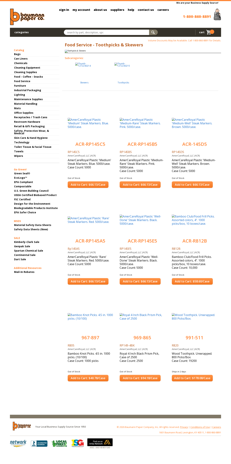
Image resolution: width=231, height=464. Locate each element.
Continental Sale (25, 255)
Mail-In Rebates (24, 272)
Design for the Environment (32, 203)
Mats (17, 108)
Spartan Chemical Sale (28, 250)
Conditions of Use (200, 427)
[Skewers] (84, 63)
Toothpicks (123, 83)
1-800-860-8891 (197, 16)
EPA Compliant (23, 182)
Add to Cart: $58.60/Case (192, 281)
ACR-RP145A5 (90, 241)
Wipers (18, 156)
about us (100, 10)
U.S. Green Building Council (31, 190)
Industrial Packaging (27, 90)
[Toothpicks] (123, 63)
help (131, 10)
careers (163, 10)
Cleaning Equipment (27, 67)
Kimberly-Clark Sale (26, 242)
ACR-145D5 (194, 144)
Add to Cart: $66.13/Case (88, 184)
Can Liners (21, 58)
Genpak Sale (22, 246)
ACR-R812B (194, 241)
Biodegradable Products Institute (36, 208)
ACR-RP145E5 (142, 241)
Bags (17, 54)
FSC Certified (22, 199)
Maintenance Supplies (28, 99)
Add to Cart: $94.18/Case (140, 378)
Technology (21, 142)
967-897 (90, 337)
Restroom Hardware (27, 121)
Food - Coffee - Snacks (28, 76)
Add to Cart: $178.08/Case (192, 378)
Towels (18, 151)
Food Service (22, 81)
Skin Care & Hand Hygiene (31, 138)
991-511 (194, 337)
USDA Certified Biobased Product (35, 195)
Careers (216, 427)
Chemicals (20, 63)
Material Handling (25, 103)
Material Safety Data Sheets (32, 225)
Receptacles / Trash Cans (30, 117)
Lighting (19, 94)
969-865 (142, 337)
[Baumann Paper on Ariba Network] (100, 442)
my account (81, 10)
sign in (64, 10)
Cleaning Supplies (25, 72)
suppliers (117, 10)
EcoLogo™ (20, 177)
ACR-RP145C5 (90, 144)
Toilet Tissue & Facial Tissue (32, 147)
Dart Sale (20, 259)
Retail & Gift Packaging (29, 126)
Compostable (22, 186)
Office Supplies (23, 112)
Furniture (20, 85)
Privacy (184, 427)
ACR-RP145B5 (142, 144)
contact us (146, 10)
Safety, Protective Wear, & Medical (31, 132)
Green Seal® (22, 173)
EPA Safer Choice (25, 212)
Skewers (84, 83)
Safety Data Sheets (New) (31, 229)
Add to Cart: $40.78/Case (88, 378)
